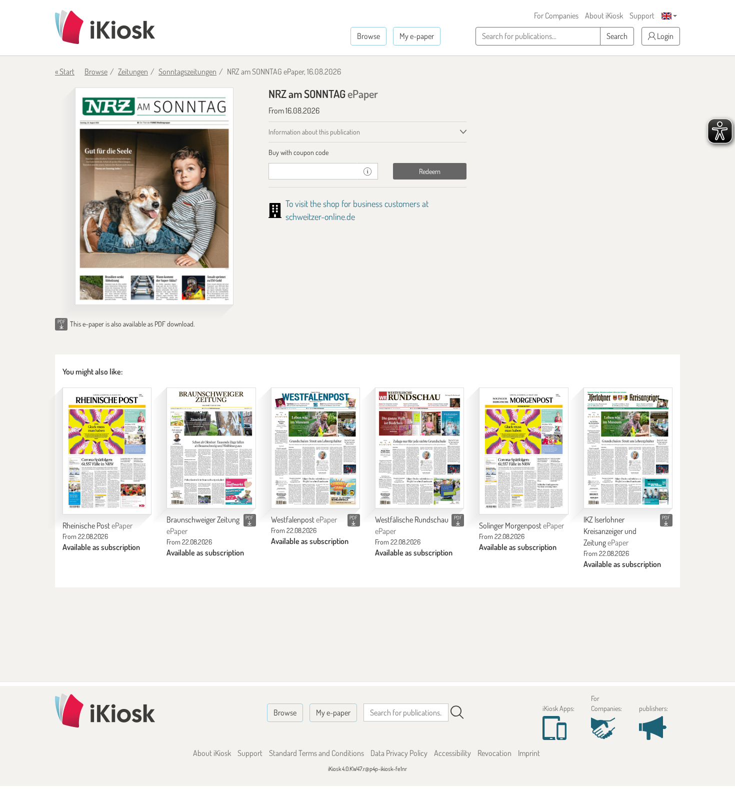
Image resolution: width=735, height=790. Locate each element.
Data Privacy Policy (399, 753)
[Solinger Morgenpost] (523, 451)
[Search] (457, 713)
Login (665, 36)
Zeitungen (133, 71)
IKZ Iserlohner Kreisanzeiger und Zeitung (610, 531)
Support (642, 15)
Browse (368, 36)
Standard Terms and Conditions (316, 753)
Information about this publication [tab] (314, 132)
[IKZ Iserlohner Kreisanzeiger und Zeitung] (628, 448)
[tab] (367, 152)
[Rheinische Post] (107, 451)
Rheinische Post (97, 525)
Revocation (495, 753)
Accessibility (452, 753)
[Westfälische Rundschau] (419, 448)
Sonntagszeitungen (187, 71)
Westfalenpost (304, 519)
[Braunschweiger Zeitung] (211, 448)
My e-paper (417, 36)
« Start (64, 71)
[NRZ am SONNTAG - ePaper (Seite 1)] (154, 196)
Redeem (429, 171)
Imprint (529, 753)
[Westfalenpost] (315, 448)
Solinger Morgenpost (521, 525)
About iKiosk (604, 15)
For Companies (556, 15)
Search (617, 36)
